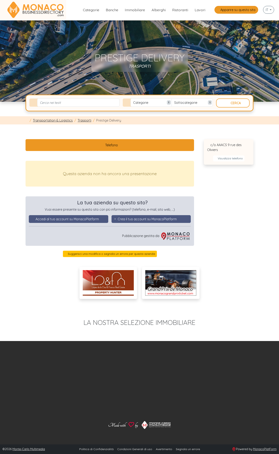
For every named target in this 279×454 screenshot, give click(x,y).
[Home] (27, 120)
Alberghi (159, 10)
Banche (112, 10)
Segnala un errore (188, 449)
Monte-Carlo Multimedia (28, 449)
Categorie (91, 10)
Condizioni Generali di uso (134, 449)
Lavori (200, 10)
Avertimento (164, 449)
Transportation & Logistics (53, 120)
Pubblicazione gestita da (141, 236)
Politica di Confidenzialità (96, 449)
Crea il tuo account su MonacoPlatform (147, 219)
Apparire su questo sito (238, 10)
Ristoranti (180, 10)
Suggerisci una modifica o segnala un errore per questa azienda (111, 254)
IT (267, 10)
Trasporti (84, 120)
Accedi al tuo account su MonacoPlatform (67, 219)
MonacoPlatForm (265, 449)
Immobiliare (135, 10)
